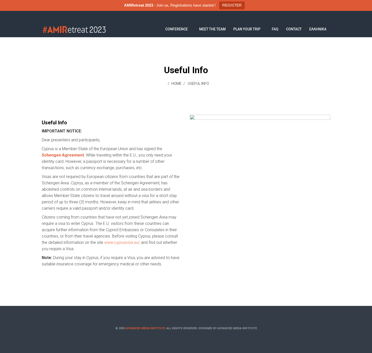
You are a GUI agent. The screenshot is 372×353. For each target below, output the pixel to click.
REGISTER (232, 5)
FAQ (275, 29)
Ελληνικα (317, 29)
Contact (294, 29)
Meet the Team (212, 29)
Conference (176, 29)
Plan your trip (246, 29)
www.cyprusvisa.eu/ (122, 242)
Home (176, 84)
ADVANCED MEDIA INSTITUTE (145, 328)
